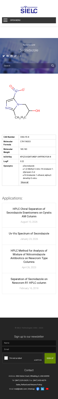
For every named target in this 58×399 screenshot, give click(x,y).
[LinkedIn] (42, 388)
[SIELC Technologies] (29, 9)
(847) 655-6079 (39, 380)
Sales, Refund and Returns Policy (29, 384)
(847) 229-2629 (21, 380)
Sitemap (31, 389)
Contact (29, 370)
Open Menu (15, 20)
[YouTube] (47, 388)
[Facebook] (37, 388)
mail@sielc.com (20, 389)
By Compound (29, 45)
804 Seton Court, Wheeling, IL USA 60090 (32, 376)
